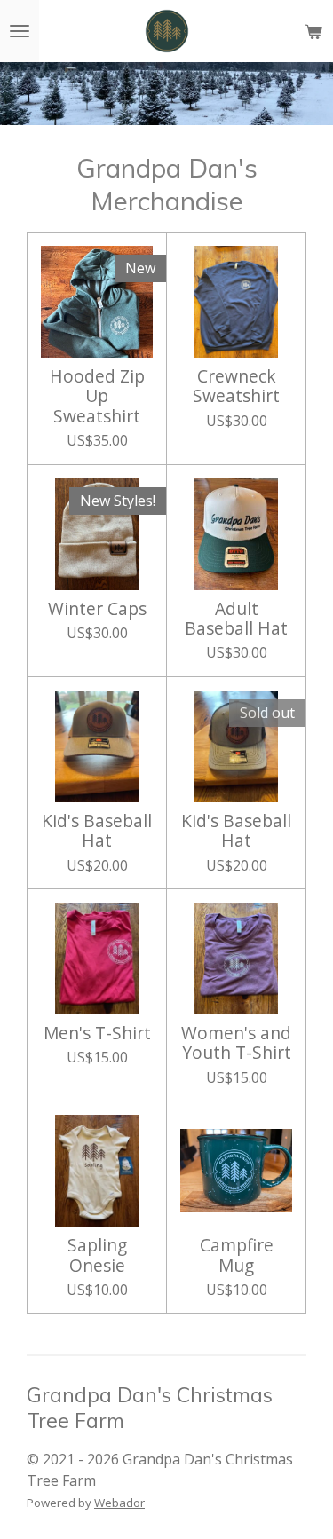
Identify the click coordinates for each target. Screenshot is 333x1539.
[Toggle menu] (19, 31)
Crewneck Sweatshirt (236, 386)
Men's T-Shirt (97, 1033)
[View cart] (313, 31)
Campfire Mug (237, 1255)
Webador (119, 1503)
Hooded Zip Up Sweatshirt (97, 396)
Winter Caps (97, 609)
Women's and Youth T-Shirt (236, 1043)
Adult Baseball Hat (236, 619)
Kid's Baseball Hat (97, 831)
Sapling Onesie (97, 1255)
